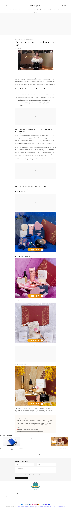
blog (30, 493)
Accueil (16, 39)
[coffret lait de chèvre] (35, 342)
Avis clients (25, 506)
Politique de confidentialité (60, 506)
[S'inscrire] (23, 497)
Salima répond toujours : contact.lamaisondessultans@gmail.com (30, 431)
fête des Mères (26, 94)
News (19, 39)
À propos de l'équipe (19, 506)
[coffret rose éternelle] (35, 298)
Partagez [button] (18, 72)
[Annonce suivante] (65, 1)
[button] (6, 5)
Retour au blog (36, 454)
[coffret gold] (35, 406)
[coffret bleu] (35, 252)
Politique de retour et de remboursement (49, 506)
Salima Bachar (19, 48)
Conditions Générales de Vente (32, 506)
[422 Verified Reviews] (35, 490)
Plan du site (35, 507)
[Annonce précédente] (5, 1)
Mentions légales (40, 506)
